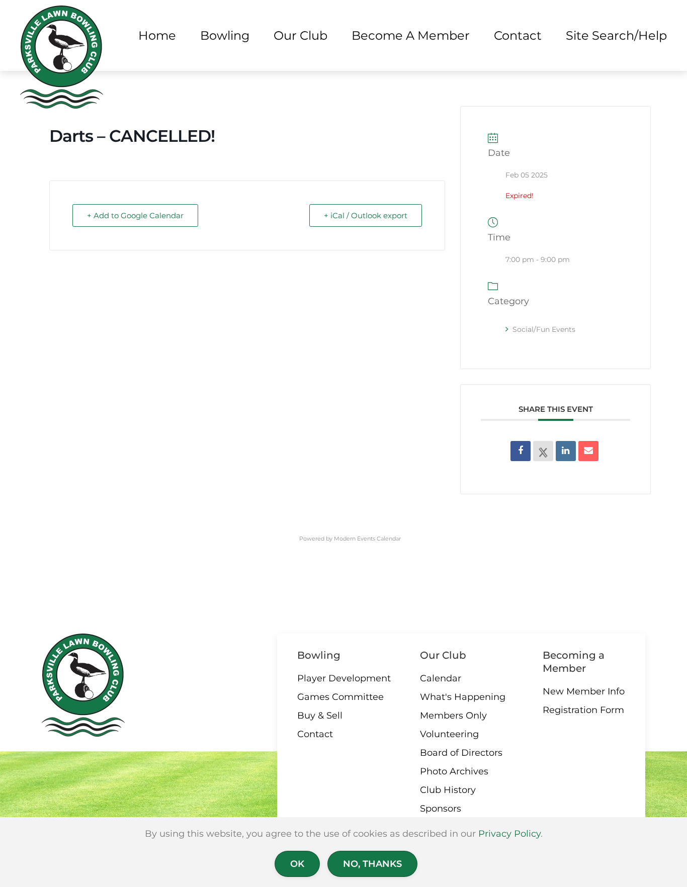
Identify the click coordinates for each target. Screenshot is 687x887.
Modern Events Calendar (367, 538)
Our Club (443, 655)
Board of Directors (461, 752)
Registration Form (583, 710)
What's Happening (462, 696)
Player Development (344, 678)
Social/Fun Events (543, 329)
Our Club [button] (300, 35)
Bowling (318, 655)
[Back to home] (61, 57)
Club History (448, 789)
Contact (315, 734)
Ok (297, 863)
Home (157, 35)
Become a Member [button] (411, 35)
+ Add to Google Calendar (135, 215)
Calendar (440, 678)
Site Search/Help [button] (616, 35)
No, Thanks (372, 863)
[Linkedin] (566, 451)
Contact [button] (518, 35)
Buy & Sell (319, 715)
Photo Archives (454, 771)
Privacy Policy (509, 833)
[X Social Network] (543, 451)
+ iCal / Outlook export (365, 215)
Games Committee (340, 696)
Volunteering (449, 734)
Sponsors (440, 808)
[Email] (588, 451)
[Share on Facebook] (520, 451)
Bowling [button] (224, 35)
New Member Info (584, 691)
